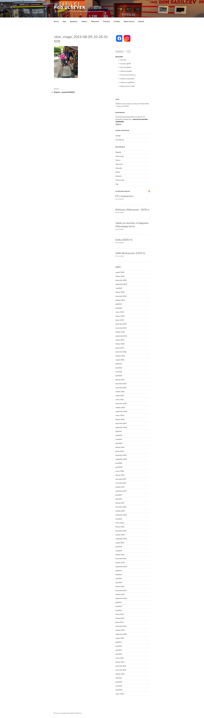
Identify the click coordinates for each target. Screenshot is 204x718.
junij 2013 (118, 606)
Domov (56, 21)
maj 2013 (118, 610)
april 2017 (118, 499)
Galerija (118, 136)
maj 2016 (118, 519)
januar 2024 (119, 320)
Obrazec (118, 124)
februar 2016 (119, 527)
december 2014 (120, 558)
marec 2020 (119, 415)
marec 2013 (119, 614)
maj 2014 (118, 578)
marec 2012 (119, 658)
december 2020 (121, 403)
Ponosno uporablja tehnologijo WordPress (67, 713)
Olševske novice (122, 191)
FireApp (117, 21)
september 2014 (121, 566)
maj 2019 (118, 439)
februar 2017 (119, 503)
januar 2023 (119, 348)
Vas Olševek (119, 140)
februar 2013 (119, 618)
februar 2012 (119, 662)
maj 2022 (118, 372)
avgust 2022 (119, 360)
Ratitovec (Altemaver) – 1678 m (132, 209)
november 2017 (120, 483)
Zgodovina (73, 21)
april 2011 (118, 678)
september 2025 (121, 284)
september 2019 (121, 427)
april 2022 (118, 375)
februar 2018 (119, 475)
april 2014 (118, 582)
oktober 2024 (120, 300)
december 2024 (121, 296)
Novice (117, 160)
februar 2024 (120, 316)
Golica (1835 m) (123, 239)
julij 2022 (118, 364)
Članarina (106, 21)
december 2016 (120, 507)
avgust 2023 (119, 340)
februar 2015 (119, 554)
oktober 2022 (120, 356)
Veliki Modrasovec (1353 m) (130, 253)
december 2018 (120, 455)
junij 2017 (118, 495)
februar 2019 (119, 447)
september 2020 (121, 411)
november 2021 (120, 388)
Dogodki (118, 152)
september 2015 (121, 539)
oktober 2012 (120, 630)
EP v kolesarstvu (124, 196)
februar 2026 (120, 276)
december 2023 (121, 324)
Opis (64, 21)
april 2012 (118, 654)
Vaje (116, 184)
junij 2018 (118, 463)
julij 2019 (118, 431)
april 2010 (118, 690)
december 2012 (120, 626)
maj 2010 (118, 686)
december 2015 (120, 531)
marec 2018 (119, 471)
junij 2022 (118, 368)
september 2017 (121, 491)
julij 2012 (118, 642)
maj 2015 (118, 551)
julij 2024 (118, 304)
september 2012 (121, 634)
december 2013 (120, 590)
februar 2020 (120, 419)
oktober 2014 (120, 562)
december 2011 (120, 666)
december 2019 (120, 423)
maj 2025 (118, 288)
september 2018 (121, 459)
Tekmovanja (119, 180)
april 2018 (118, 467)
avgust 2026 (119, 272)
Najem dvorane (129, 21)
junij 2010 (118, 682)
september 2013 (121, 598)
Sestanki (118, 176)
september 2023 (121, 336)
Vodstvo (84, 21)
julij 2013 (118, 602)
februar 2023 (120, 344)
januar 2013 (119, 622)
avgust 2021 (119, 395)
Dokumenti (95, 21)
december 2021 (120, 383)
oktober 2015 (120, 535)
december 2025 (121, 280)
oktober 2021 (120, 391)
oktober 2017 (120, 487)
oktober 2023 (120, 332)
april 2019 (118, 443)
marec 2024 (119, 312)
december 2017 (120, 479)
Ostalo (117, 172)
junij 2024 (118, 308)
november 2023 (121, 328)
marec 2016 (119, 523)
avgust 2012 (119, 638)
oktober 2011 (120, 674)
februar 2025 (120, 292)
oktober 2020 (120, 407)
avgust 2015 (119, 543)
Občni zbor (119, 164)
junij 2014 (118, 574)
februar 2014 (119, 586)
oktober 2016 (120, 511)
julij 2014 (118, 570)
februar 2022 (119, 380)
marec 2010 (119, 694)
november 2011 (120, 670)
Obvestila (118, 168)
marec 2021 (119, 399)
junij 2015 (118, 547)
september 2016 (121, 515)
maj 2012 (118, 650)
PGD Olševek (70, 7)
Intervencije (119, 156)
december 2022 (120, 352)
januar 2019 (119, 451)
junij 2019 (118, 435)
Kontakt (141, 21)
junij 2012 (118, 646)
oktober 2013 (120, 594)
